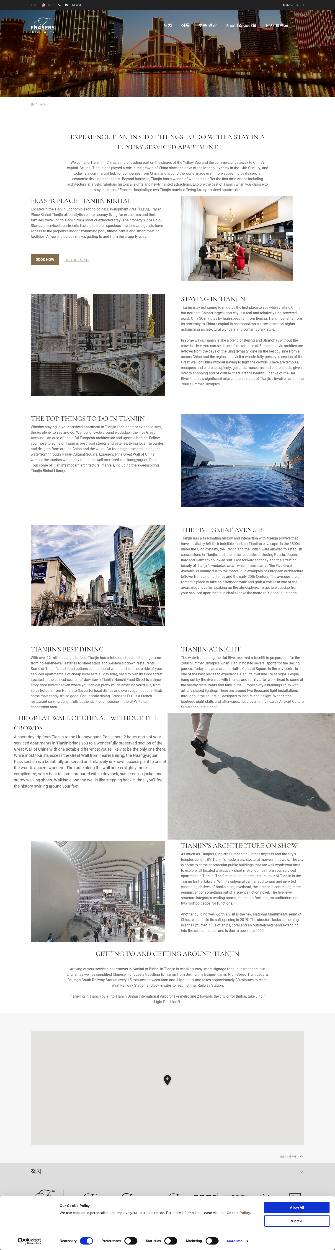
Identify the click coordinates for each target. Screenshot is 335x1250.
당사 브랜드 (277, 26)
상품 (185, 26)
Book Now (45, 259)
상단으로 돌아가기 (289, 1156)
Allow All (297, 1207)
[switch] (130, 1241)
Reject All (296, 1221)
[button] (167, 1081)
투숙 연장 (207, 26)
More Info (234, 1241)
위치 (168, 26)
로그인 (300, 5)
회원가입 (288, 5)
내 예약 (76, 5)
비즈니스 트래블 (241, 26)
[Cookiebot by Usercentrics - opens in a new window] (29, 1241)
